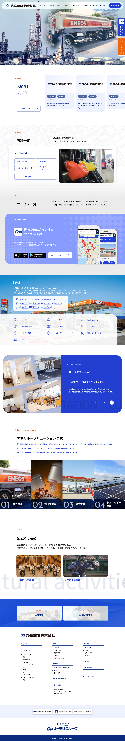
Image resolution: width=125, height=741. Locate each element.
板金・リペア (26, 675)
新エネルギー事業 (59, 658)
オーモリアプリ (27, 654)
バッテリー (26, 672)
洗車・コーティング (28, 665)
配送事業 (56, 648)
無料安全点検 (26, 659)
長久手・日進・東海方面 (42, 168)
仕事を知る (88, 650)
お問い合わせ (115, 6)
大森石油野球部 (58, 694)
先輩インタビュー (90, 653)
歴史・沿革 (57, 673)
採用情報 (95, 6)
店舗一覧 (42, 6)
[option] (59, 92)
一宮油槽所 (58, 650)
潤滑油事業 (57, 653)
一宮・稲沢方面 (22, 161)
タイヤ (24, 670)
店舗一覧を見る (29, 176)
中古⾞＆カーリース (28, 677)
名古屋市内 (42, 161)
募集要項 (87, 655)
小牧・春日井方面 (23, 168)
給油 (24, 657)
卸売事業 (56, 655)
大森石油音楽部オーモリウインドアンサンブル (62, 690)
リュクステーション (76, 6)
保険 (24, 680)
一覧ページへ (25, 108)
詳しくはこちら (56, 255)
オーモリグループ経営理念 (61, 668)
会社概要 (56, 670)
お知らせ (102, 6)
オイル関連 (26, 662)
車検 (24, 667)
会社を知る (88, 648)
